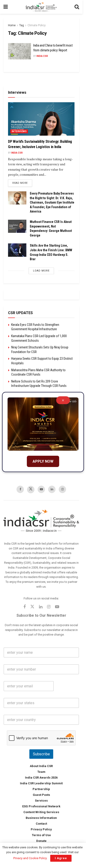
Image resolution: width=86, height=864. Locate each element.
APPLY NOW (43, 461)
